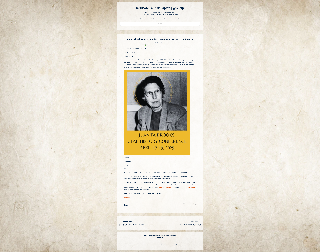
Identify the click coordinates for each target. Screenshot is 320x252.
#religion (183, 204)
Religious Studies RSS (164, 244)
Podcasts (171, 244)
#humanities (189, 204)
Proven (163, 242)
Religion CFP (156, 244)
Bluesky (160, 14)
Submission (177, 18)
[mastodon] (162, 238)
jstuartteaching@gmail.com (166, 187)
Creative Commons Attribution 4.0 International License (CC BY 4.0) (170, 240)
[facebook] (157, 238)
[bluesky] (159, 238)
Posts (164, 18)
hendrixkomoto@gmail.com (187, 187)
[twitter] (160, 238)
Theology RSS (176, 244)
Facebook (153, 14)
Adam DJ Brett (163, 246)
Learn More (127, 197)
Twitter (166, 14)
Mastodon (175, 14)
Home (141, 18)
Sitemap (156, 242)
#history (194, 204)
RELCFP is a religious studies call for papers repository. (160, 235)
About (153, 18)
